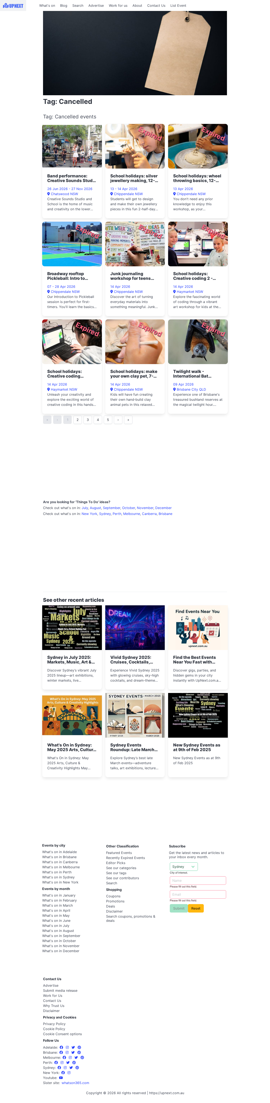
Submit (179, 908)
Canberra (149, 514)
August (95, 508)
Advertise (96, 5)
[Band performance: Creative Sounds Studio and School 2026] (72, 146)
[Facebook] (62, 1047)
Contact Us (156, 5)
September (111, 508)
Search (77, 5)
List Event (178, 5)
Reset (195, 908)
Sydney (105, 514)
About (137, 5)
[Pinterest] (79, 1047)
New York (89, 514)
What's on (47, 5)
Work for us (118, 5)
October (128, 508)
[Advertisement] (19, 37)
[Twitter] (74, 1047)
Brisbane (165, 514)
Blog (63, 5)
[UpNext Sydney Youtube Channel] (61, 1078)
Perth (117, 514)
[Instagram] (68, 1047)
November (145, 508)
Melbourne (131, 514)
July (85, 508)
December (163, 508)
